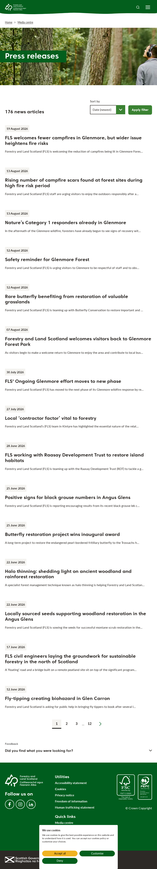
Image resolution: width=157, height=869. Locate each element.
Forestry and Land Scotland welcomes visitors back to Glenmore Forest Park (78, 341)
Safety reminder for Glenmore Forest (47, 259)
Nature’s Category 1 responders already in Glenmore (65, 222)
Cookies (60, 789)
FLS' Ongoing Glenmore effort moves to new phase (63, 381)
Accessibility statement (71, 783)
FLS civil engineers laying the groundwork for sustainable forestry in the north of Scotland (70, 658)
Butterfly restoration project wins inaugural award (62, 534)
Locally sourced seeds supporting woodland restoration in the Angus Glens (75, 616)
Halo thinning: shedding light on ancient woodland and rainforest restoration (68, 574)
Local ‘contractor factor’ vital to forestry (50, 418)
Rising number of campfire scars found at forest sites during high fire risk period (73, 182)
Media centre (25, 22)
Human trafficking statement (74, 807)
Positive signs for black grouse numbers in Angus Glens (67, 497)
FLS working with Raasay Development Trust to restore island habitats (74, 457)
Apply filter (140, 110)
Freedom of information (71, 801)
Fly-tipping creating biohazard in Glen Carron (57, 698)
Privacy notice (64, 795)
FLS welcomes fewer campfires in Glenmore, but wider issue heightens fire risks (73, 140)
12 (90, 723)
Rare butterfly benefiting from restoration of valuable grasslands (66, 299)
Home (8, 22)
